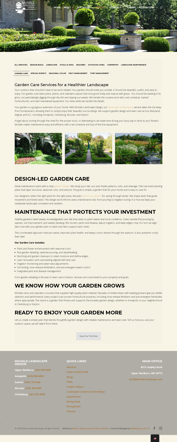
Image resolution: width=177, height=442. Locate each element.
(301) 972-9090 (37, 394)
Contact (115, 8)
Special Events (38, 73)
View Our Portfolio (88, 336)
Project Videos (75, 386)
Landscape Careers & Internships (86, 391)
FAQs (69, 381)
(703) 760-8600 (33, 388)
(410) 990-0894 (35, 376)
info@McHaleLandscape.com (145, 379)
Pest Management (78, 73)
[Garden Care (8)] (88, 149)
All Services (21, 65)
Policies (71, 411)
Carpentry (112, 65)
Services (99, 8)
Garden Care (21, 73)
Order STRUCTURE (77, 372)
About (67, 8)
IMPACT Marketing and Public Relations (91, 428)
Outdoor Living (96, 65)
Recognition (74, 406)
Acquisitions (146, 8)
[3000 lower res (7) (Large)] (38, 149)
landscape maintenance (120, 107)
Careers (131, 8)
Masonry (80, 65)
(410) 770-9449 (32, 382)
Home (57, 8)
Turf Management (99, 73)
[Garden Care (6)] (138, 149)
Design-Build (36, 65)
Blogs (70, 377)
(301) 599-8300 (43, 369)
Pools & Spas (67, 65)
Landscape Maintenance (133, 65)
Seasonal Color (57, 73)
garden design (62, 186)
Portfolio (83, 8)
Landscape (51, 65)
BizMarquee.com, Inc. (140, 428)
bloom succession (91, 195)
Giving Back (73, 401)
